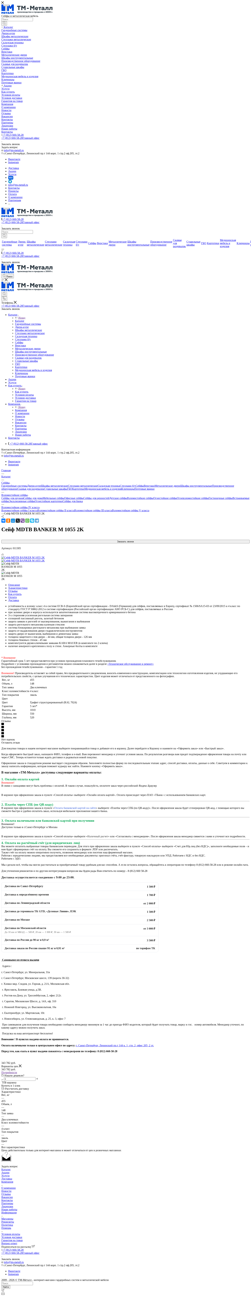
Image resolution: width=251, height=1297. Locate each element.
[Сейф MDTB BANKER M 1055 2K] (23, 557)
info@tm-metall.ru (14, 150)
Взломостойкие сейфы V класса (130, 510)
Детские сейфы (118, 498)
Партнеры (7, 1203)
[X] (18, 521)
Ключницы (127, 488)
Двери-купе (34, 485)
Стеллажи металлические (83, 485)
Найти (6, 1287)
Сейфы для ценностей (96, 498)
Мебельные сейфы (53, 498)
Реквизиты (7, 1221)
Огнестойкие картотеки (49, 501)
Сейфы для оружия (12, 498)
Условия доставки (11, 1237)
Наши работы (9, 1209)
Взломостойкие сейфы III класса (93, 510)
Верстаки (149, 485)
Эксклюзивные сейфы (22, 501)
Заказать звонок (125, 541)
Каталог (19, 320)
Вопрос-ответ (9, 1243)
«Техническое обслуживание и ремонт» (130, 663)
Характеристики (17, 587)
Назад (21, 317)
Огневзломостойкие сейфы (193, 498)
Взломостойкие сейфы (140, 498)
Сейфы (140, 485)
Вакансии (7, 1197)
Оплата (12, 597)
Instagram (13, 162)
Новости (6, 1191)
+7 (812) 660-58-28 (13, 134)
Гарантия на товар (12, 1240)
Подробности (9, 1072)
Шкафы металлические (54, 485)
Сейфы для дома (33, 498)
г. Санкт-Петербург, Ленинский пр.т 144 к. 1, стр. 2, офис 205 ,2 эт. (115, 1045)
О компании (8, 1187)
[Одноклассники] (8, 521)
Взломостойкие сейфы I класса (19, 510)
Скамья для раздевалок (31, 488)
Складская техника (109, 485)
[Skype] (32, 521)
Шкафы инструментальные (196, 485)
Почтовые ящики (144, 488)
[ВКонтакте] (3, 521)
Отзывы (13, 591)
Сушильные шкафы (55, 488)
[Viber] (22, 521)
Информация (9, 1212)
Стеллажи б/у (128, 485)
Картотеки (78, 488)
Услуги (5, 1175)
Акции (5, 1172)
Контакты (7, 1200)
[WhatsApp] (27, 521)
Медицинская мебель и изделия (103, 488)
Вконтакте (14, 159)
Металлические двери (167, 485)
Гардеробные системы (14, 485)
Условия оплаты (10, 1234)
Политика (7, 1224)
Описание (14, 584)
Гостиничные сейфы (221, 498)
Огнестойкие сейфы (165, 498)
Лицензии (7, 1206)
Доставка (13, 600)
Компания (21, 410)
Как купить (21, 391)
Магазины (7, 1218)
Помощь (6, 1228)
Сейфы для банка (73, 501)
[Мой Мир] (13, 521)
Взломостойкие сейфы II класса (55, 510)
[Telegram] (37, 521)
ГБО (69, 488)
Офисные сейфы (73, 498)
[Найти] (4, 23)
